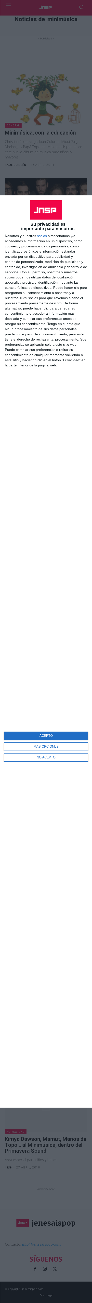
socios (42, 236)
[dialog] (46, 651)
